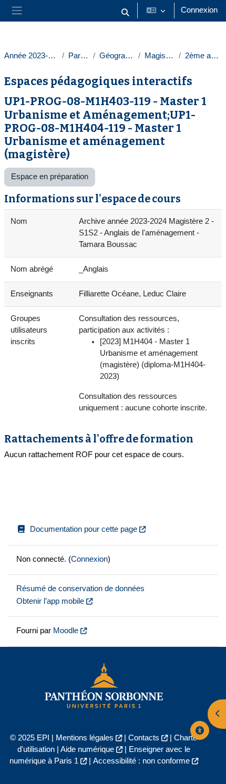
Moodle (65, 630)
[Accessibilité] (199, 730)
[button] (125, 13)
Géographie (116, 55)
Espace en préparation (49, 176)
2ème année (203, 55)
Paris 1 (78, 55)
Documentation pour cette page (83, 529)
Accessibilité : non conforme (141, 761)
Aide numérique (87, 749)
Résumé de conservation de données (80, 588)
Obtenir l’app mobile (50, 601)
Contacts (143, 738)
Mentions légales (85, 738)
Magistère (159, 55)
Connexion (199, 10)
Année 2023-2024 (31, 55)
